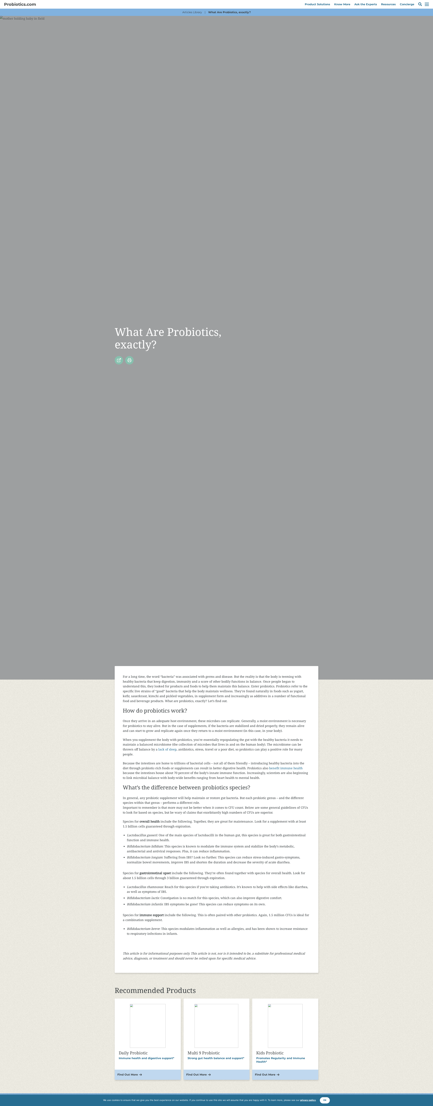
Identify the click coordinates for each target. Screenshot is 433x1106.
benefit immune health (286, 768)
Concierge (407, 4)
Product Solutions (317, 4)
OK (325, 1100)
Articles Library (192, 12)
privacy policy (308, 1100)
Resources (388, 4)
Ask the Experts (365, 4)
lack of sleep (167, 749)
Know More (342, 4)
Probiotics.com (20, 4)
